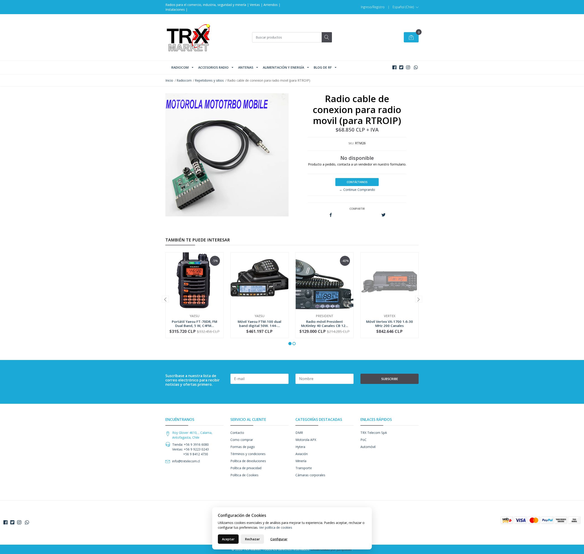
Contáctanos (357, 182)
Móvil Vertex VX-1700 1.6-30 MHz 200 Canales (389, 323)
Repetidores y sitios (209, 80)
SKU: (351, 143)
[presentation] (165, 299)
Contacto (237, 432)
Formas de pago (242, 447)
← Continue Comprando (357, 189)
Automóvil (367, 447)
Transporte (303, 468)
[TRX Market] (188, 37)
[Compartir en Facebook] (331, 215)
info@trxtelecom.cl (186, 461)
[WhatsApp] (416, 67)
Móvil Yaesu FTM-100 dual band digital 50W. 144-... (259, 323)
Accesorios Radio (213, 67)
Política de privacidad (245, 468)
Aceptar (228, 539)
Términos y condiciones (248, 454)
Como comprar (241, 440)
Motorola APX (305, 440)
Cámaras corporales (310, 475)
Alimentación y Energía (283, 67)
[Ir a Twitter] (401, 67)
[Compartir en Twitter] (383, 215)
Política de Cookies (244, 475)
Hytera (300, 447)
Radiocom (180, 67)
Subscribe (389, 379)
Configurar (278, 539)
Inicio (169, 80)
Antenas (245, 67)
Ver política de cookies (275, 527)
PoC (363, 440)
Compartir (357, 209)
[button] (406, 7)
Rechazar (252, 539)
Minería (300, 461)
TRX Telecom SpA (373, 432)
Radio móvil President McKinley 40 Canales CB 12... (324, 323)
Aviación (301, 454)
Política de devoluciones (248, 461)
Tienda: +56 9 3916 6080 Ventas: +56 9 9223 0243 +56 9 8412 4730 (190, 449)
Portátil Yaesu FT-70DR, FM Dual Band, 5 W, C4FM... (194, 323)
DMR (299, 432)
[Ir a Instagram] (408, 67)
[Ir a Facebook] (394, 67)
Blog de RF (323, 67)
